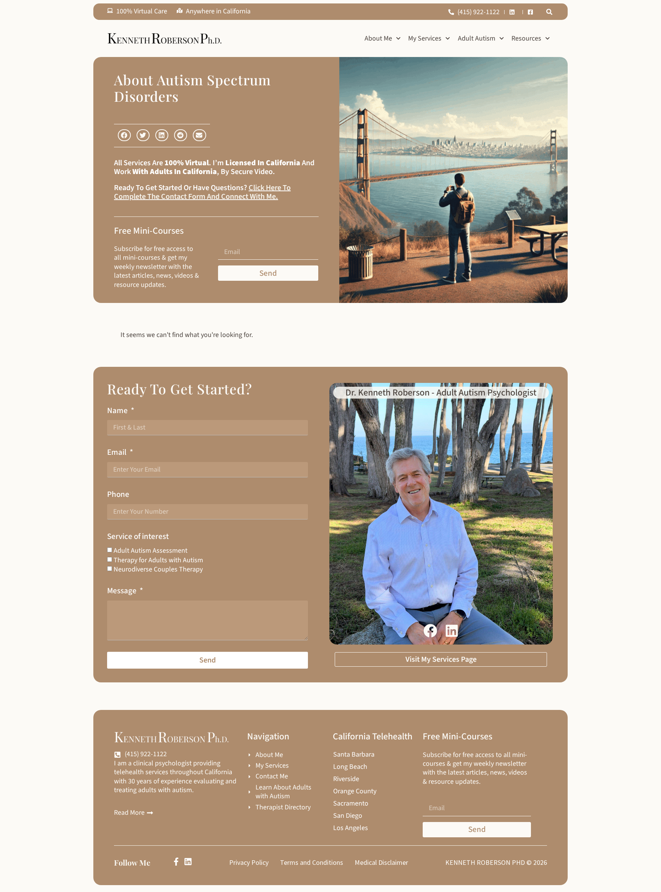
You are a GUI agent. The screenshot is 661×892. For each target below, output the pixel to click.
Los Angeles (350, 828)
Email (117, 452)
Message (122, 590)
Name (118, 410)
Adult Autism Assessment (150, 550)
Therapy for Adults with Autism (158, 560)
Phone (118, 494)
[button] (549, 11)
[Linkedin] (188, 862)
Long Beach (350, 767)
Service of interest (138, 536)
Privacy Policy (249, 862)
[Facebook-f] (176, 862)
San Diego (347, 816)
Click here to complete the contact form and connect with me (202, 192)
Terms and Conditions (311, 862)
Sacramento (350, 803)
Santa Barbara (353, 754)
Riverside (346, 779)
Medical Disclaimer (381, 862)
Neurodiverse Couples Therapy (158, 569)
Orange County (354, 791)
